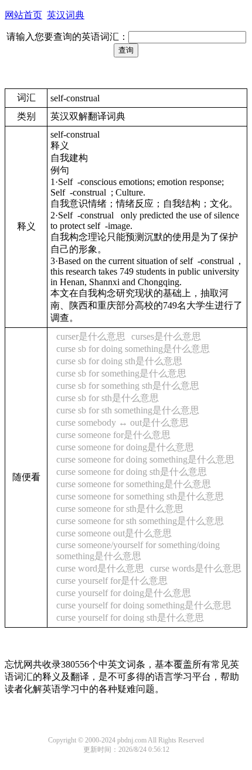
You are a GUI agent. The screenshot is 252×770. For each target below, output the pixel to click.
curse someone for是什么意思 (113, 435)
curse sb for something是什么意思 (121, 373)
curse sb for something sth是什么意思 (127, 386)
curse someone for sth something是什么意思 (140, 521)
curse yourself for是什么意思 (112, 581)
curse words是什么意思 (195, 568)
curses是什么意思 (166, 336)
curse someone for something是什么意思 (133, 484)
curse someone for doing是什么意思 (125, 447)
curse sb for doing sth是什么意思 (119, 361)
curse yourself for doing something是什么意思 (143, 605)
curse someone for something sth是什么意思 (140, 496)
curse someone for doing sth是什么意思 (131, 472)
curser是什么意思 (90, 336)
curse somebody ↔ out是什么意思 (122, 422)
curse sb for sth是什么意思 (107, 398)
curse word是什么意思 (100, 568)
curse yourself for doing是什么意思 (123, 593)
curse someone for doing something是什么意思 (145, 459)
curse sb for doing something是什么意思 (133, 349)
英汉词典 (65, 15)
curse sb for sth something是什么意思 (127, 410)
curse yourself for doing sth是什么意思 (130, 617)
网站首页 (23, 15)
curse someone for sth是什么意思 (119, 509)
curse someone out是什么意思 (114, 533)
